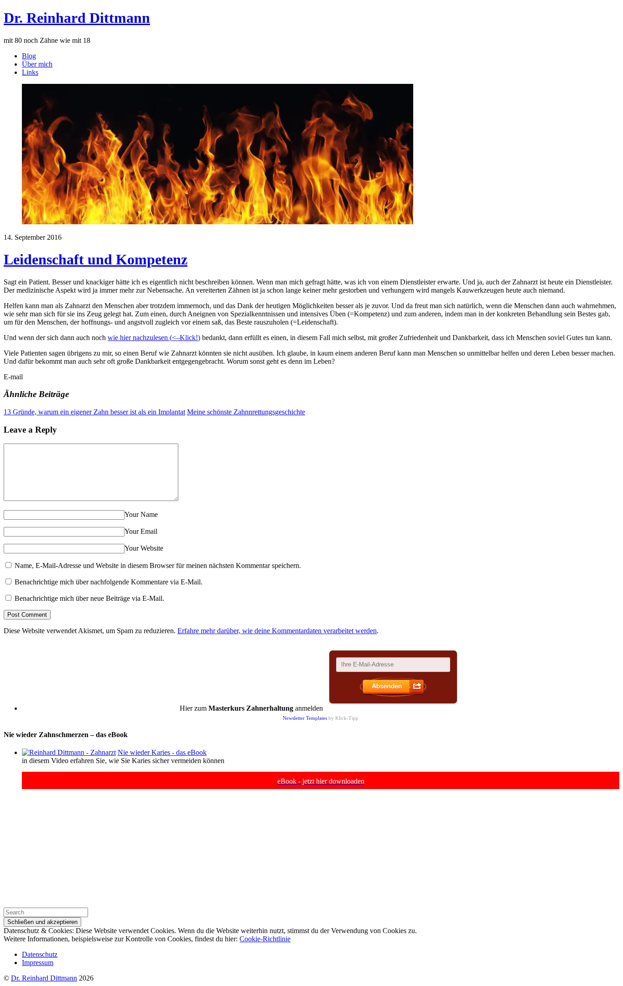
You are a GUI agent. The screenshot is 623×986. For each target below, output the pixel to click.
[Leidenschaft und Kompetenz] (217, 222)
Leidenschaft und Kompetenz (95, 259)
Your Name (141, 514)
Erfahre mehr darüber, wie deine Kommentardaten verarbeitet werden (277, 631)
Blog (29, 56)
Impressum (37, 962)
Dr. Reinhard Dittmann (44, 978)
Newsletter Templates (305, 718)
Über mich (37, 64)
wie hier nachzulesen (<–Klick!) (154, 337)
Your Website (144, 548)
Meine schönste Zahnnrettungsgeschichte (246, 412)
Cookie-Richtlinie (265, 939)
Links (30, 72)
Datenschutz (39, 954)
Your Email (141, 531)
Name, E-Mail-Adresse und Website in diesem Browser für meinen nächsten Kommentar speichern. (158, 565)
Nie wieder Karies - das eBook (162, 752)
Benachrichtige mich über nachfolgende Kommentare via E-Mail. (108, 582)
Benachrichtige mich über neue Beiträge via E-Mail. (89, 598)
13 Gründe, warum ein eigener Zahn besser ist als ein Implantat (94, 412)
